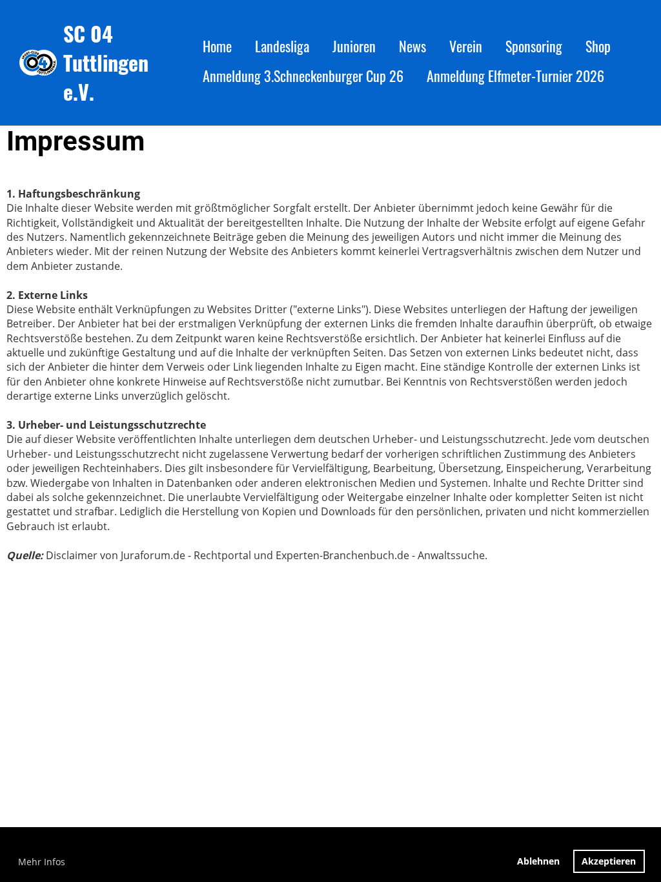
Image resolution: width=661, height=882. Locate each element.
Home (217, 46)
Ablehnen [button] (538, 861)
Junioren (354, 46)
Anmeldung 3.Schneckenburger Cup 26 (303, 75)
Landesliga (282, 46)
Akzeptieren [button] (609, 861)
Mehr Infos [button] (41, 862)
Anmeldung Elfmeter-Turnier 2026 (515, 75)
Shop (598, 46)
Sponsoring (533, 46)
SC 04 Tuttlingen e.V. (105, 62)
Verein (465, 46)
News (412, 46)
